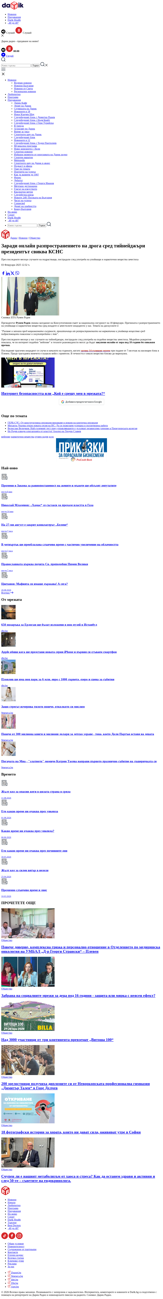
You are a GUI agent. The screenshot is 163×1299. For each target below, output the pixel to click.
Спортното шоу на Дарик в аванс (32, 163)
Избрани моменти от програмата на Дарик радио (40, 154)
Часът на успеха (22, 200)
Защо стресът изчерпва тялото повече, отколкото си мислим (43, 706)
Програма (13, 97)
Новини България (23, 85)
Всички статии (16, 1258)
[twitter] (12, 274)
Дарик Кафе (20, 103)
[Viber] (3, 269)
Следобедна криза (24, 194)
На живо (12, 212)
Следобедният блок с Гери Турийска (34, 123)
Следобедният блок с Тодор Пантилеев (35, 143)
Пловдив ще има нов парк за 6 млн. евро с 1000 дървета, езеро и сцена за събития (57, 679)
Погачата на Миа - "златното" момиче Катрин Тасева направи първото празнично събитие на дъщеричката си (79, 761)
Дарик (13, 238)
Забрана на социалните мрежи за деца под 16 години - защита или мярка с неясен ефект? (78, 995)
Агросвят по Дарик (24, 128)
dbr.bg (4, 630)
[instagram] (19, 1238)
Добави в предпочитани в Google (83, 402)
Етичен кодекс (15, 1255)
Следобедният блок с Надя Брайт (32, 120)
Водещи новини (23, 82)
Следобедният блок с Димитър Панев (34, 117)
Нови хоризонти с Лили (27, 148)
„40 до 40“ (13, 23)
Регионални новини (25, 91)
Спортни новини (23, 151)
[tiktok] (5, 1238)
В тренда (19, 125)
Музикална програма (25, 146)
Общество (34, 238)
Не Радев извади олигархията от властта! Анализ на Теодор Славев (44, 431)
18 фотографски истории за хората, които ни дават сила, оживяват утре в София (71, 1132)
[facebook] (3, 274)
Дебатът (18, 180)
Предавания (14, 17)
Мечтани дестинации (25, 186)
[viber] (17, 274)
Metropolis (19, 160)
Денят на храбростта (25, 206)
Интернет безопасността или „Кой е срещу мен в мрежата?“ (53, 393)
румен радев (41, 436)
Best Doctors (14, 1225)
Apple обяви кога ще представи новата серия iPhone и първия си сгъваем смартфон (59, 652)
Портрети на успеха (25, 171)
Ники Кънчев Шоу (24, 114)
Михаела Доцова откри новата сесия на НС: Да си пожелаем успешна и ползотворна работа (58, 425)
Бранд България (22, 209)
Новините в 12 (22, 140)
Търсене (12, 1222)
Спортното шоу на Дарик (28, 134)
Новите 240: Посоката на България (33, 197)
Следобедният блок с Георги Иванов (34, 183)
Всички (5, 592)
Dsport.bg (16, 1272)
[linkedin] (8, 274)
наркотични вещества (22, 436)
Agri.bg (15, 1286)
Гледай (9, 56)
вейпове (5, 436)
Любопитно (14, 94)
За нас (11, 1266)
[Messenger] (8, 269)
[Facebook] (13, 269)
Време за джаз (21, 131)
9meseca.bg (7, 712)
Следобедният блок (24, 137)
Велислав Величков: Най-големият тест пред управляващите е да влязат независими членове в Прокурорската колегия (72, 428)
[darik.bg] (12, 8)
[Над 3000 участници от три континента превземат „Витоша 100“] (28, 1030)
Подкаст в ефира (23, 166)
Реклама (12, 1263)
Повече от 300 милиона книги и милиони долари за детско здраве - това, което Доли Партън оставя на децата (77, 734)
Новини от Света (23, 88)
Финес (17, 177)
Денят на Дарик (22, 105)
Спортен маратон (23, 157)
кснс (51, 436)
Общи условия (16, 1243)
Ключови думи (16, 1260)
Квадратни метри (23, 191)
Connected (19, 203)
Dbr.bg (14, 1283)
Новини (12, 14)
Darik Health (14, 20)
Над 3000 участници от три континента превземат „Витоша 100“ (57, 1040)
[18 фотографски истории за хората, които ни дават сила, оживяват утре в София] (28, 1122)
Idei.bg (14, 1279)
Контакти (13, 1252)
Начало (11, 1202)
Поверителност (16, 1246)
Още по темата (22, 169)
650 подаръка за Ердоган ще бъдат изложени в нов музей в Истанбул (49, 624)
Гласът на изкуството (25, 189)
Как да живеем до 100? (26, 174)
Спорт (11, 214)
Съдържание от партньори (22, 1249)
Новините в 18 (22, 111)
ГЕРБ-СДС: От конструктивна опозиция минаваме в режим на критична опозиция (53, 422)
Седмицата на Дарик (25, 108)
